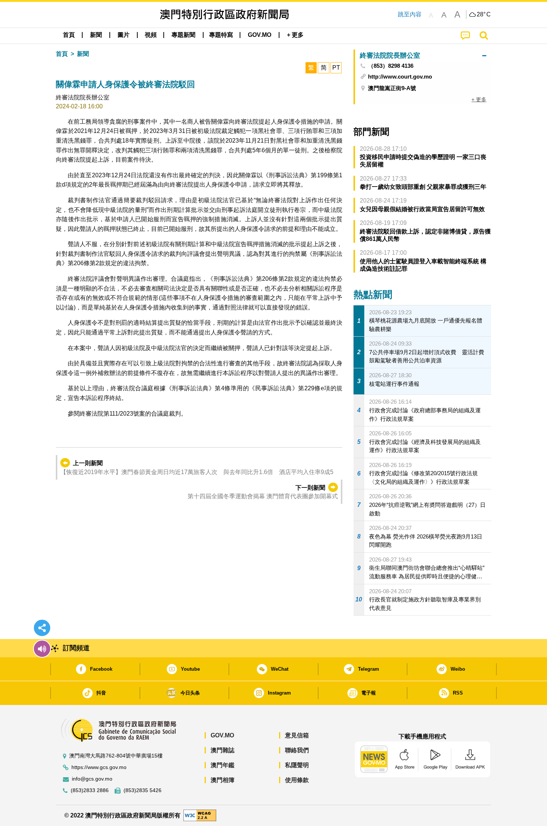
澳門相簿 (222, 780)
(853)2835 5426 (142, 790)
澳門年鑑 (222, 765)
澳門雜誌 (222, 750)
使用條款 (297, 780)
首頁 (62, 54)
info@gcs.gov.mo (92, 779)
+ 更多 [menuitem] (478, 99)
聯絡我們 (297, 750)
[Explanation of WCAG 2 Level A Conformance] (199, 815)
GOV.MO (222, 735)
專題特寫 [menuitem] (221, 35)
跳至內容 (410, 14)
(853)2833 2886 (90, 790)
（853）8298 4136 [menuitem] (390, 66)
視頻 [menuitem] (151, 35)
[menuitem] (96, 35)
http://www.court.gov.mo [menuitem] (400, 76)
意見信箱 (297, 735)
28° (484, 15)
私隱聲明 (297, 765)
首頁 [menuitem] (69, 35)
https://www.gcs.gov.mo (99, 767)
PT (336, 67)
